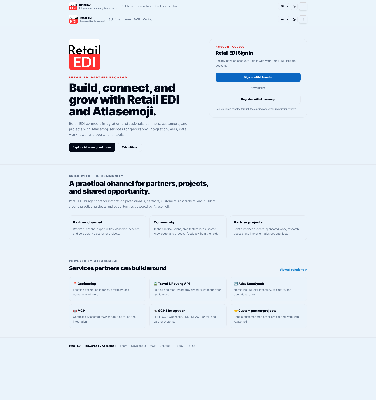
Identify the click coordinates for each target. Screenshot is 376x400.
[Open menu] (303, 6)
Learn (176, 6)
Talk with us (130, 147)
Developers (138, 345)
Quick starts (162, 6)
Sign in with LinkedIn (258, 77)
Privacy (178, 345)
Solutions (127, 6)
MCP (137, 19)
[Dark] (294, 6)
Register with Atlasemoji (258, 99)
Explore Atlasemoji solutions (92, 147)
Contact (148, 19)
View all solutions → (293, 269)
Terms (191, 345)
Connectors (143, 6)
